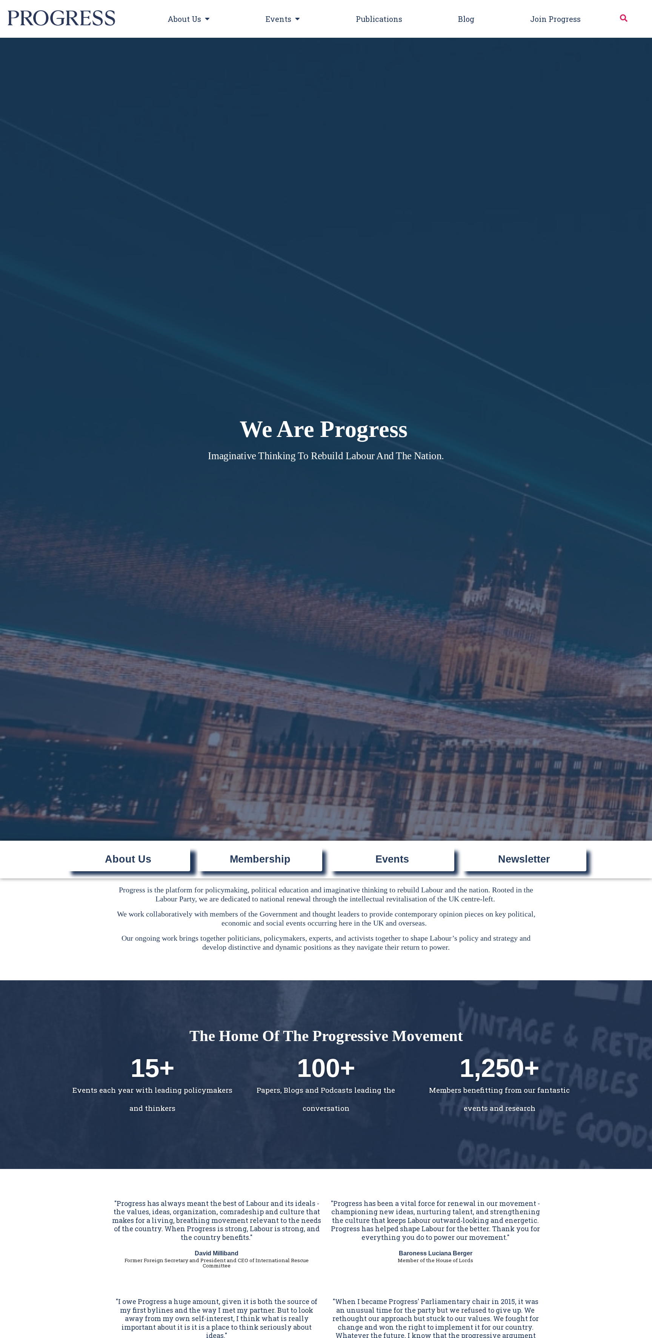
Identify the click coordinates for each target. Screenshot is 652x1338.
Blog (466, 19)
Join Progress (555, 19)
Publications (379, 19)
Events (278, 19)
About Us (184, 19)
